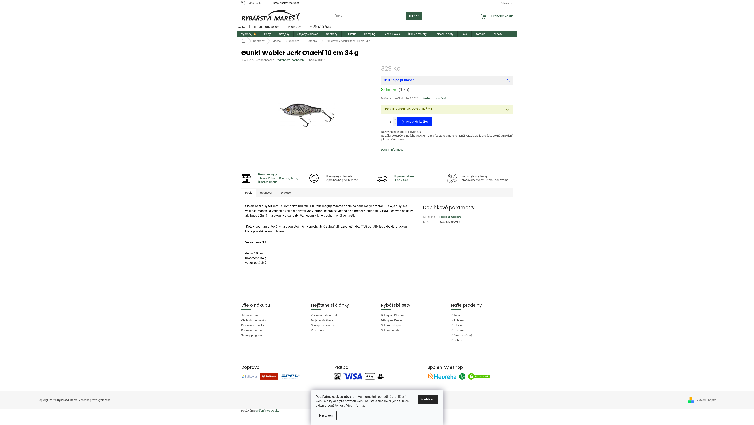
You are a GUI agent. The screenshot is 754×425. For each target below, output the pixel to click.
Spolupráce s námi (322, 325)
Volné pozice (318, 330)
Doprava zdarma (251, 330)
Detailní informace (392, 149)
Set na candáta (390, 330)
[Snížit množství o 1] (395, 124)
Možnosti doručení (434, 98)
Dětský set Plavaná (392, 315)
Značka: (317, 60)
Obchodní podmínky (253, 320)
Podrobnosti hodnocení (290, 60)
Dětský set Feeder (392, 320)
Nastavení (326, 415)
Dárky (241, 26)
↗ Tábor (456, 315)
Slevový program (251, 335)
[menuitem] (248, 34)
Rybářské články (320, 26)
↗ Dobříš (456, 340)
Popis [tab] (248, 192)
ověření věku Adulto (267, 410)
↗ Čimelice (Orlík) (461, 335)
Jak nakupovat (250, 315)
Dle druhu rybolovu (266, 26)
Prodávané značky (252, 325)
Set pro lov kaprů (391, 325)
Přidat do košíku (417, 122)
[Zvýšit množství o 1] (395, 119)
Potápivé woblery (450, 216)
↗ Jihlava (457, 325)
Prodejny (294, 26)
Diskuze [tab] (286, 192)
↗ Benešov (457, 330)
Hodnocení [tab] (266, 192)
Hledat (414, 16)
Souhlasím (427, 399)
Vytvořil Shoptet (706, 399)
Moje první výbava (322, 320)
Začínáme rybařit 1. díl (324, 315)
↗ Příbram (457, 320)
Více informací (356, 405)
